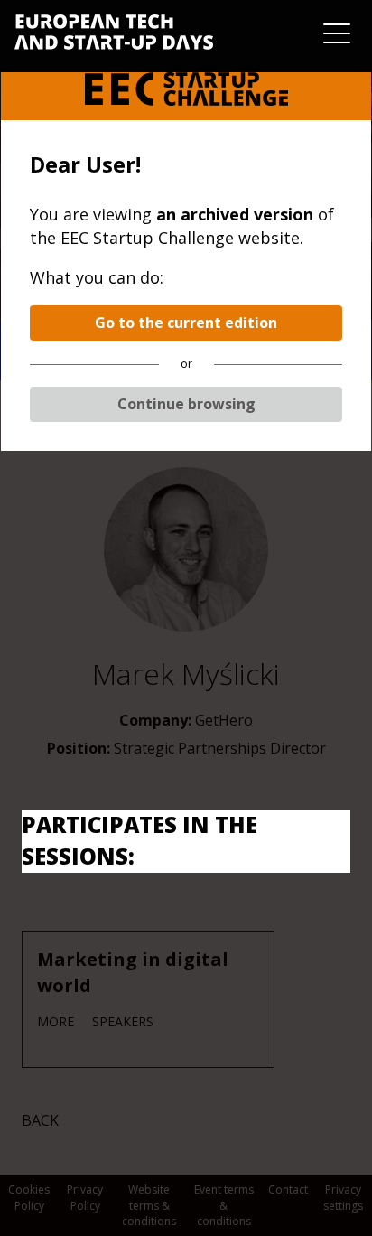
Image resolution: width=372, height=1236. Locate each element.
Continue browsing (186, 404)
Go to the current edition (186, 322)
